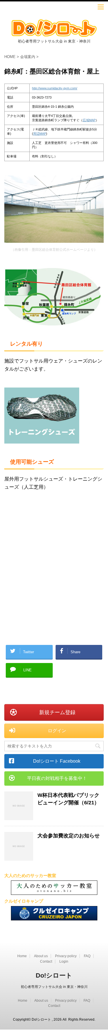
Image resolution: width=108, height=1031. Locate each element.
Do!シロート (54, 975)
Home (22, 956)
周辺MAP (39, 133)
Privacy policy (66, 956)
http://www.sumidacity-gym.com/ (54, 88)
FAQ (87, 956)
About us (41, 956)
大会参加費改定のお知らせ (68, 836)
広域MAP (89, 120)
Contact (46, 961)
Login (63, 961)
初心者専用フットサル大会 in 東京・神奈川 (54, 987)
